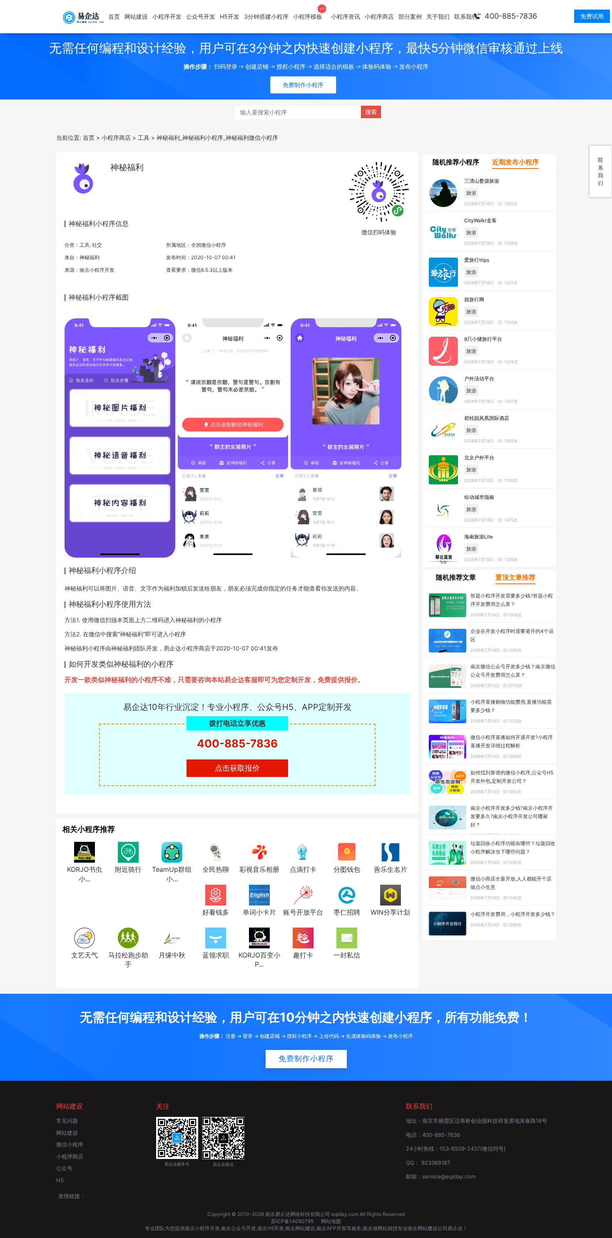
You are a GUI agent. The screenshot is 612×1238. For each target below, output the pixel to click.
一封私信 (346, 955)
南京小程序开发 (97, 270)
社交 (97, 245)
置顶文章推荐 (515, 577)
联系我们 (466, 16)
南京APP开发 (331, 1228)
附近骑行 (128, 869)
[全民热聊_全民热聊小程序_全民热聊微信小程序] (215, 851)
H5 (60, 1180)
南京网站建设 (300, 1228)
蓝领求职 (215, 955)
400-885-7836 (511, 16)
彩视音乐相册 (259, 869)
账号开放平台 (303, 912)
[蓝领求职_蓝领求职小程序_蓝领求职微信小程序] (215, 937)
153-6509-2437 (460, 1148)
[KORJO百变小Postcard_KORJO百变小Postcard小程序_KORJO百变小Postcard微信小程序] (259, 937)
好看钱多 (215, 912)
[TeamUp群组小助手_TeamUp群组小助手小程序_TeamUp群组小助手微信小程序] (172, 851)
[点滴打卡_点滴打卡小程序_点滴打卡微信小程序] (303, 851)
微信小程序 (69, 1144)
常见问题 (67, 1120)
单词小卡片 (259, 912)
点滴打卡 (303, 869)
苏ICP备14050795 (293, 1221)
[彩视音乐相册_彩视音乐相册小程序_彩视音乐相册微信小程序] (259, 851)
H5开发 (229, 16)
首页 (114, 16)
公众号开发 (200, 16)
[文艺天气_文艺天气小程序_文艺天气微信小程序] (84, 937)
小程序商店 (379, 16)
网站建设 (136, 16)
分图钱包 (346, 869)
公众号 (64, 1168)
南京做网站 (375, 1228)
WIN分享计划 (390, 912)
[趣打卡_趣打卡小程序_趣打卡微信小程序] (303, 937)
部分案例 (410, 16)
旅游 (471, 193)
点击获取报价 (237, 768)
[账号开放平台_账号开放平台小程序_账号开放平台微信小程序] (303, 894)
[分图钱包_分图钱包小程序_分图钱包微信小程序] (346, 851)
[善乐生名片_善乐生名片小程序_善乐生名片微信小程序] (390, 851)
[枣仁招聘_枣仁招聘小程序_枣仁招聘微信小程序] (346, 894)
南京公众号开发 (238, 1228)
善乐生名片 (390, 869)
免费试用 (592, 16)
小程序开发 (167, 16)
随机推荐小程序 (456, 162)
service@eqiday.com (448, 1176)
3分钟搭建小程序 (266, 16)
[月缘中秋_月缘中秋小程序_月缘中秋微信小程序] (172, 937)
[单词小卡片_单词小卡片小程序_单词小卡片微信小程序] (259, 894)
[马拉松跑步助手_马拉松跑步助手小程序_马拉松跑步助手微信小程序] (128, 937)
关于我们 (438, 16)
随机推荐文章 (456, 577)
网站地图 (331, 1221)
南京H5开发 (270, 1228)
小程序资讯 (345, 16)
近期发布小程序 (515, 162)
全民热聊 (215, 869)
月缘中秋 (172, 955)
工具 (85, 245)
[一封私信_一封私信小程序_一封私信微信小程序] (346, 937)
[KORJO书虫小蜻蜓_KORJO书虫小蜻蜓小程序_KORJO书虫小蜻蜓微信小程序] (84, 851)
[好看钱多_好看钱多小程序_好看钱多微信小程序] (215, 894)
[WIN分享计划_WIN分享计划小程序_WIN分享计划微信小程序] (390, 894)
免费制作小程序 (306, 1058)
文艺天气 (84, 955)
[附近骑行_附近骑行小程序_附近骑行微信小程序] (128, 851)
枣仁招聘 (346, 912)
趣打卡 (303, 955)
